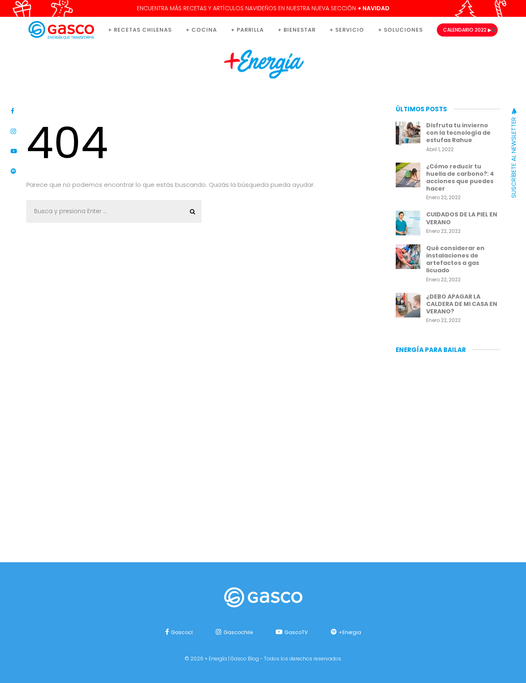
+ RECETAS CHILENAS (140, 30)
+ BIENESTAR (297, 30)
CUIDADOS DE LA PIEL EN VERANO (461, 218)
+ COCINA (201, 30)
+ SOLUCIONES (400, 30)
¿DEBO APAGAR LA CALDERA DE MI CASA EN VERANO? (461, 303)
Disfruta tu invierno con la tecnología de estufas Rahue (458, 132)
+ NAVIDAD (374, 8)
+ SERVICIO (347, 30)
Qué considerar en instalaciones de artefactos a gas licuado (455, 259)
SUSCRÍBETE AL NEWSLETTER (513, 156)
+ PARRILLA (247, 30)
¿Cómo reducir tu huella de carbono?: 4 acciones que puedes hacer (460, 177)
